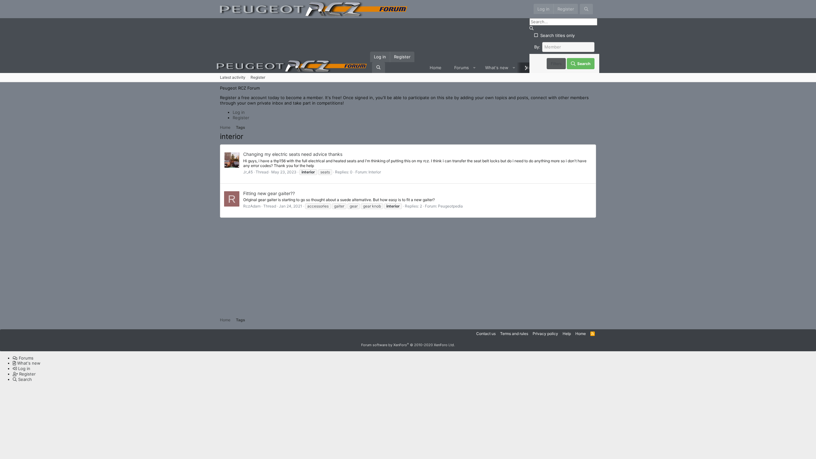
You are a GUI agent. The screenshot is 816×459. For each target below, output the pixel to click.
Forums (461, 67)
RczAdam (251, 206)
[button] (474, 67)
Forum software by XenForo (408, 345)
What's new (496, 67)
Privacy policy (545, 333)
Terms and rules (514, 333)
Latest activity (232, 77)
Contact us (486, 333)
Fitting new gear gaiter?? (269, 193)
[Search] (586, 9)
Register (258, 77)
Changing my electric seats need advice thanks (292, 154)
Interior (374, 172)
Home (435, 67)
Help (567, 333)
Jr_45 (248, 172)
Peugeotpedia (450, 206)
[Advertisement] (408, 266)
